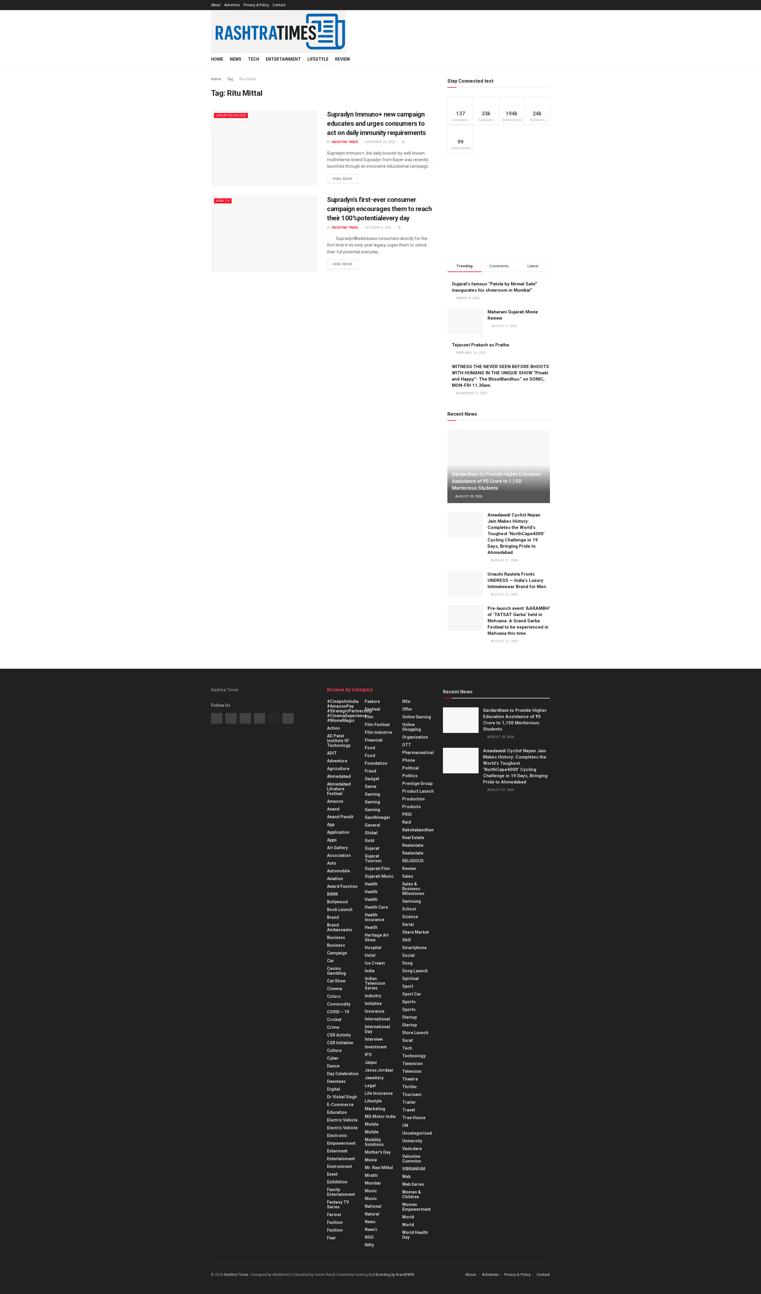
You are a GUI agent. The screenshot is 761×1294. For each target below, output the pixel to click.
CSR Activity (339, 1035)
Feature (372, 701)
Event (332, 1174)
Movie (371, 1160)
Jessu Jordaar (379, 1070)
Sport (407, 986)
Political (410, 768)
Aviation (335, 878)
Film (369, 716)
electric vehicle (342, 1127)
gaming (372, 794)
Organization (415, 737)
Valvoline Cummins (411, 1158)
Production (413, 799)
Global (371, 832)
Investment (376, 1047)
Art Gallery (337, 847)
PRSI (407, 814)
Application (338, 832)
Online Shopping (411, 727)
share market (415, 932)
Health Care (376, 907)
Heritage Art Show (377, 937)
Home (217, 59)
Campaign (337, 953)
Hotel (370, 955)
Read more (343, 179)
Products (411, 806)
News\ (371, 1229)
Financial (374, 740)
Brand (333, 917)
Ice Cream (375, 963)
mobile (371, 1132)
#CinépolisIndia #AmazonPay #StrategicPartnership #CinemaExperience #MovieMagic (349, 711)
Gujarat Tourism (373, 858)
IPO (368, 1054)
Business (336, 937)
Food (370, 747)
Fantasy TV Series (338, 1204)
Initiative (373, 1003)
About (216, 5)
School (409, 909)
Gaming (372, 802)
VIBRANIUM (413, 1168)
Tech (253, 59)
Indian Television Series (375, 983)
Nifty (369, 1245)
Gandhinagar (377, 817)
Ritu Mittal (247, 79)
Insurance (374, 1011)
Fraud (370, 771)
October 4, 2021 (377, 228)
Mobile (371, 1124)
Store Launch (415, 1032)
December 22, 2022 (379, 142)
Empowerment (341, 1143)
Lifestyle (317, 59)
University (412, 1140)
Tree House (413, 1117)
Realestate (412, 845)
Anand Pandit (340, 816)
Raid (406, 822)
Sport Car (411, 994)
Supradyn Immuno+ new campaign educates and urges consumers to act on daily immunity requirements (376, 123)
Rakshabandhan (418, 829)
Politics (410, 775)
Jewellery (374, 1077)
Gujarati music (379, 876)
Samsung (411, 901)
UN (405, 1125)
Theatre (410, 1079)
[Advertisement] (498, 207)
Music (371, 1190)
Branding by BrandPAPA (395, 1275)
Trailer (409, 1102)
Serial (408, 924)
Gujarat (372, 848)
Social (408, 955)
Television (412, 1063)
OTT (406, 744)
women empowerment (416, 1207)
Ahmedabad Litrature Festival (339, 789)
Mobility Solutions (374, 1142)
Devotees (336, 1081)
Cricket (334, 1019)
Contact (279, 5)
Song (407, 963)
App (330, 824)
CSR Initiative (340, 1042)
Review (342, 59)
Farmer (334, 1214)
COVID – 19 (338, 1011)
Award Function (342, 886)
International (377, 1019)
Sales (407, 876)
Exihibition (337, 1182)
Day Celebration (343, 1073)
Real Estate (413, 837)
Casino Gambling (336, 971)
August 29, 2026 (468, 496)
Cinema (334, 988)
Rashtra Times (345, 142)
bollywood (337, 901)
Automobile (338, 871)
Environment (339, 1166)
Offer (407, 709)
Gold (369, 840)
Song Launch (415, 970)
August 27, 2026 (504, 560)
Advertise (232, 5)
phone (408, 760)
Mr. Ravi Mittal (379, 1167)
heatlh (371, 927)
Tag (230, 79)
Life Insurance (379, 1093)
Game (370, 786)
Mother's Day (378, 1152)
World (408, 1217)
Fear (331, 1237)
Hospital (373, 947)
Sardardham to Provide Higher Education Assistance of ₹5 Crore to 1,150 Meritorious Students (496, 481)
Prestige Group (417, 783)
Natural (372, 1214)
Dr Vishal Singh (342, 1096)
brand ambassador (340, 927)
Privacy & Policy (256, 5)
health (371, 891)
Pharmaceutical (418, 752)
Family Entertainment (341, 1192)
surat (407, 1040)
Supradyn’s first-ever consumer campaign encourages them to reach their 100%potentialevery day (379, 209)
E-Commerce (340, 1104)
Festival (372, 709)
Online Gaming (416, 716)
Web (406, 1176)
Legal (370, 1085)
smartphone (414, 947)
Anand (333, 809)
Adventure (337, 761)
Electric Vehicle (342, 1120)
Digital (333, 1089)
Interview (374, 1039)
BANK (332, 894)
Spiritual (410, 978)
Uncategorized (231, 115)
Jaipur (371, 1062)
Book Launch (340, 909)
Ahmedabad (339, 776)
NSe (406, 701)
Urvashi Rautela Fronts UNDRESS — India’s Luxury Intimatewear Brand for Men (517, 580)
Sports (409, 1001)
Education (337, 1112)
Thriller (409, 1086)
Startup (409, 1017)
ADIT (332, 753)
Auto (331, 863)
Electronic (337, 1135)
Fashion (335, 1222)
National (373, 1206)
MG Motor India (380, 1116)
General (372, 825)
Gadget (372, 778)
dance (333, 1066)
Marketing (375, 1108)
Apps (332, 840)
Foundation (376, 763)
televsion (412, 1071)
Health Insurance (374, 917)
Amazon (335, 801)
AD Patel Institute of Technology (338, 741)
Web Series (413, 1184)
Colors (334, 996)
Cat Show (336, 981)
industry (373, 995)
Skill (406, 939)
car (330, 960)
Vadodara (412, 1148)
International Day (377, 1029)
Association (339, 855)
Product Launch (418, 791)
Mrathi (371, 1175)
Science (410, 916)
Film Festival (377, 724)
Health (223, 201)
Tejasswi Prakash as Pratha (480, 345)
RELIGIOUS (413, 860)
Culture (334, 1050)
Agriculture (338, 768)
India (370, 970)
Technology (414, 1055)
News (235, 59)
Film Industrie (378, 732)
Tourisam (412, 1094)
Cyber (333, 1058)
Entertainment (283, 59)
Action (333, 728)
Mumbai (373, 1183)
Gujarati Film (377, 868)
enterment (337, 1151)
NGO (369, 1237)
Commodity (338, 1004)
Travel (408, 1110)
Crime (333, 1027)
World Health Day (415, 1235)
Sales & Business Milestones (413, 889)
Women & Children (411, 1194)
